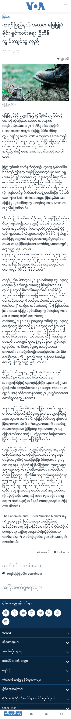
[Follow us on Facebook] (5, 613)
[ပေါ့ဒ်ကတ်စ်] (57, 613)
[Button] (63, 59)
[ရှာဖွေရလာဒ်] (61, 714)
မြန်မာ (6, 16)
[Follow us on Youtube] (23, 613)
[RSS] (48, 613)
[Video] (31, 714)
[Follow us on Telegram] (40, 613)
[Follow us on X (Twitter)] (14, 613)
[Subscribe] (5, 621)
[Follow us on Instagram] (31, 613)
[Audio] (46, 714)
